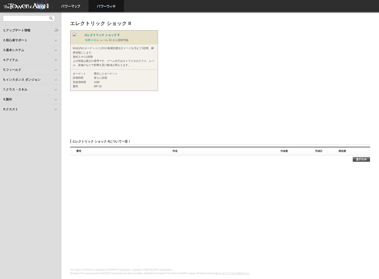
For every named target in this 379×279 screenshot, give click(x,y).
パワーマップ (70, 6)
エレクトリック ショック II (101, 35)
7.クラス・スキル (15, 89)
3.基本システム (13, 50)
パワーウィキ (106, 6)
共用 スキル (92, 40)
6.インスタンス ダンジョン (22, 79)
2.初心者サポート (15, 40)
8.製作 (7, 99)
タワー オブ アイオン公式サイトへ (232, 273)
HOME (26, 6)
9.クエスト (10, 109)
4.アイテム (10, 60)
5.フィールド (12, 69)
